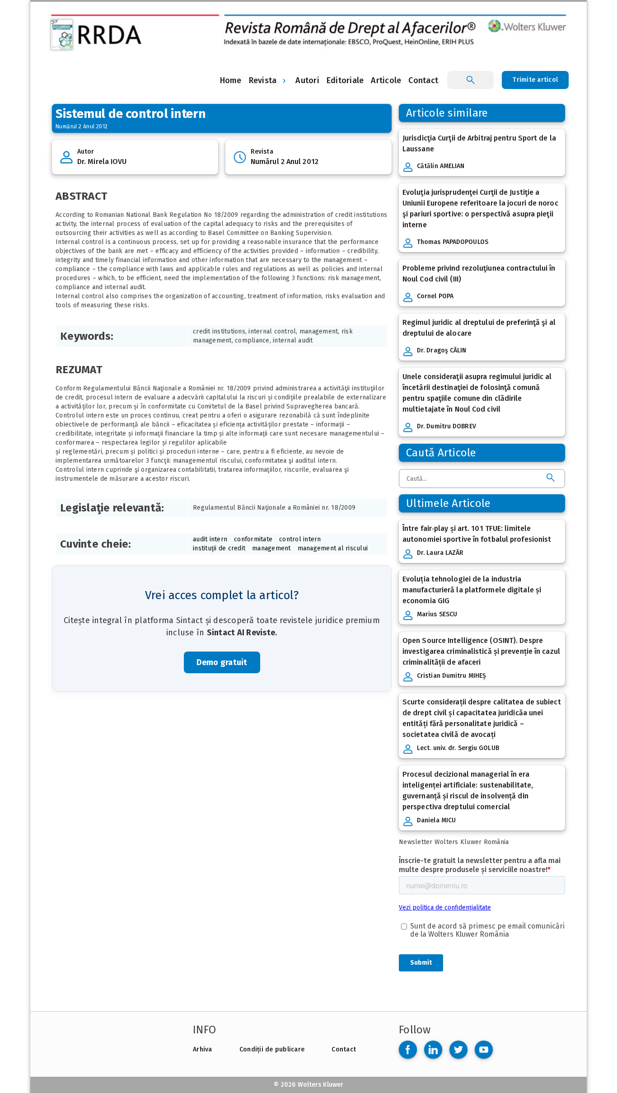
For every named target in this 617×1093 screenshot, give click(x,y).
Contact (344, 1049)
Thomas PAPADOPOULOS (452, 242)
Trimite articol (535, 80)
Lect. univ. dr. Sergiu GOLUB (458, 748)
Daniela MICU (436, 820)
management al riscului (333, 548)
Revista (263, 80)
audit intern (210, 539)
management (271, 548)
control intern (300, 539)
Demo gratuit (222, 662)
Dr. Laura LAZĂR (440, 553)
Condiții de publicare (271, 1049)
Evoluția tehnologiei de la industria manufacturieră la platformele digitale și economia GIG (471, 590)
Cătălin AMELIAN (441, 166)
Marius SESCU (437, 614)
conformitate (253, 539)
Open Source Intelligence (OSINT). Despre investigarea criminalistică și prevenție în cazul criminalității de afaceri (481, 651)
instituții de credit (219, 548)
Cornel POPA (435, 296)
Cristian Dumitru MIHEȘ (451, 676)
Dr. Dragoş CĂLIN (442, 350)
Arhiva (202, 1049)
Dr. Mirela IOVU (102, 161)
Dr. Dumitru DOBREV (446, 426)
